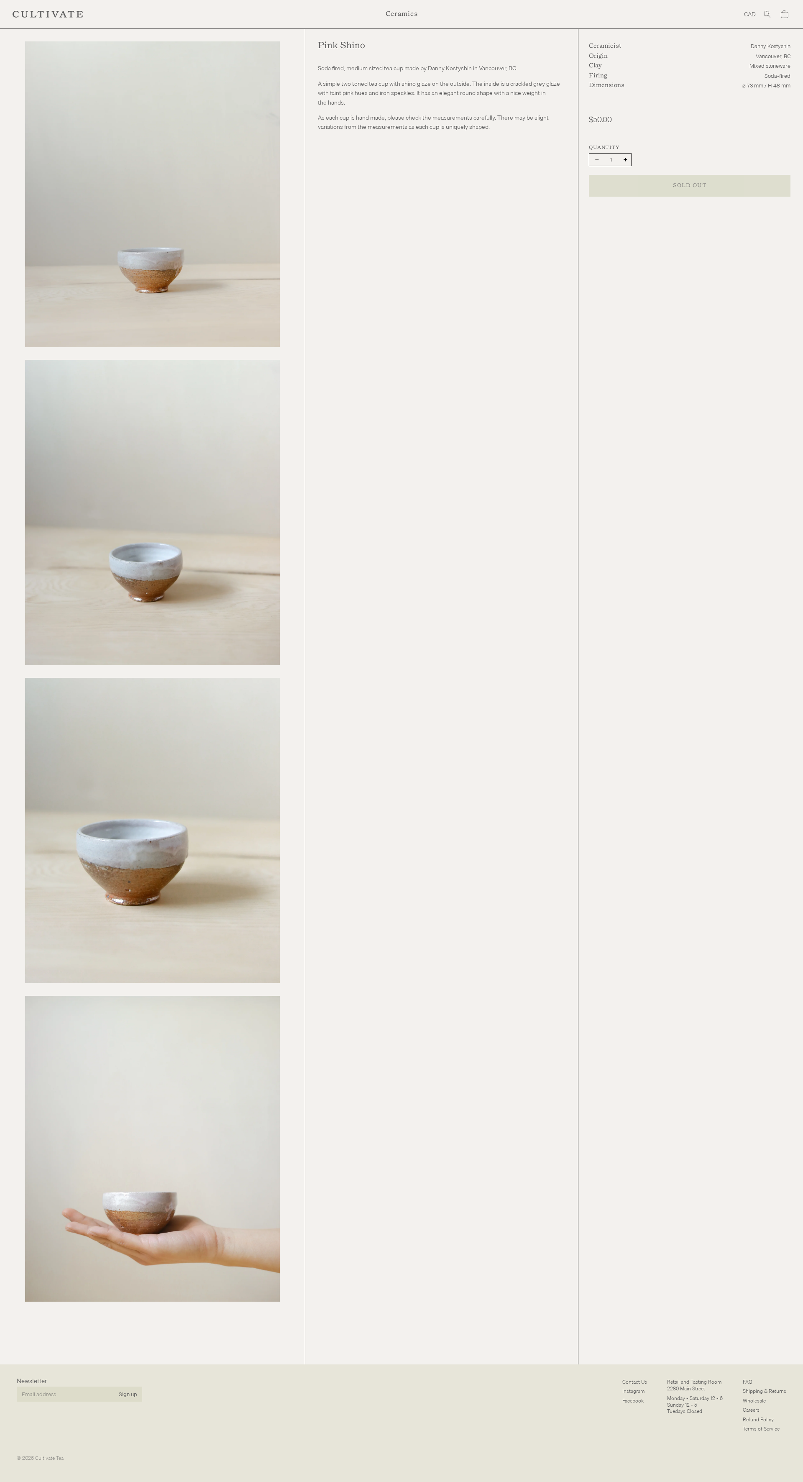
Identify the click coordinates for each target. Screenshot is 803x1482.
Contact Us (634, 1382)
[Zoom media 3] (152, 830)
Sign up (128, 1394)
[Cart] (784, 14)
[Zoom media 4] (152, 1148)
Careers (751, 1410)
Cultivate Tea (49, 1458)
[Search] (767, 14)
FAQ (747, 1382)
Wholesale (754, 1400)
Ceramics (402, 14)
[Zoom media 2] (152, 512)
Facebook (633, 1400)
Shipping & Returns (764, 1391)
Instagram (633, 1391)
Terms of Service (761, 1429)
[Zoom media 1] (152, 194)
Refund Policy (758, 1419)
